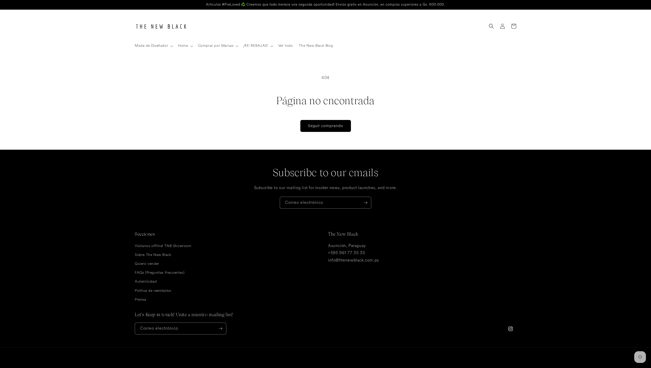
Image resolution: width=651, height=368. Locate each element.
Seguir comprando (325, 126)
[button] (153, 45)
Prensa (140, 299)
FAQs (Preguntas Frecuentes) (159, 272)
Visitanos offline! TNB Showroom (163, 245)
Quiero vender (147, 263)
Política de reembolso (153, 290)
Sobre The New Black (153, 254)
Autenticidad (146, 281)
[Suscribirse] (365, 203)
